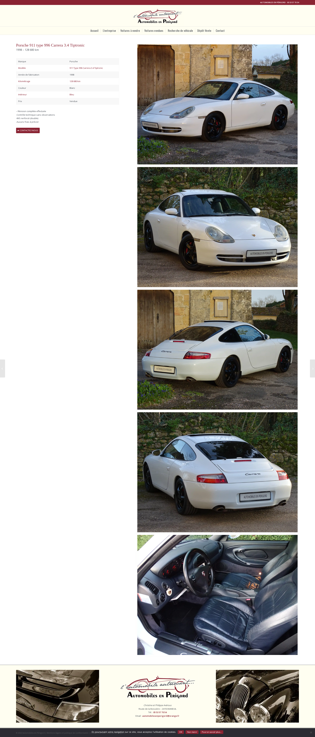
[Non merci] (311, 732)
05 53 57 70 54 (293, 2)
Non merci (192, 732)
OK (180, 732)
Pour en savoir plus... (212, 732)
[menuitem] (94, 31)
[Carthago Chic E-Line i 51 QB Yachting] (312, 368)
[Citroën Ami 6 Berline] (2, 368)
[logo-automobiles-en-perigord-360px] (157, 15)
